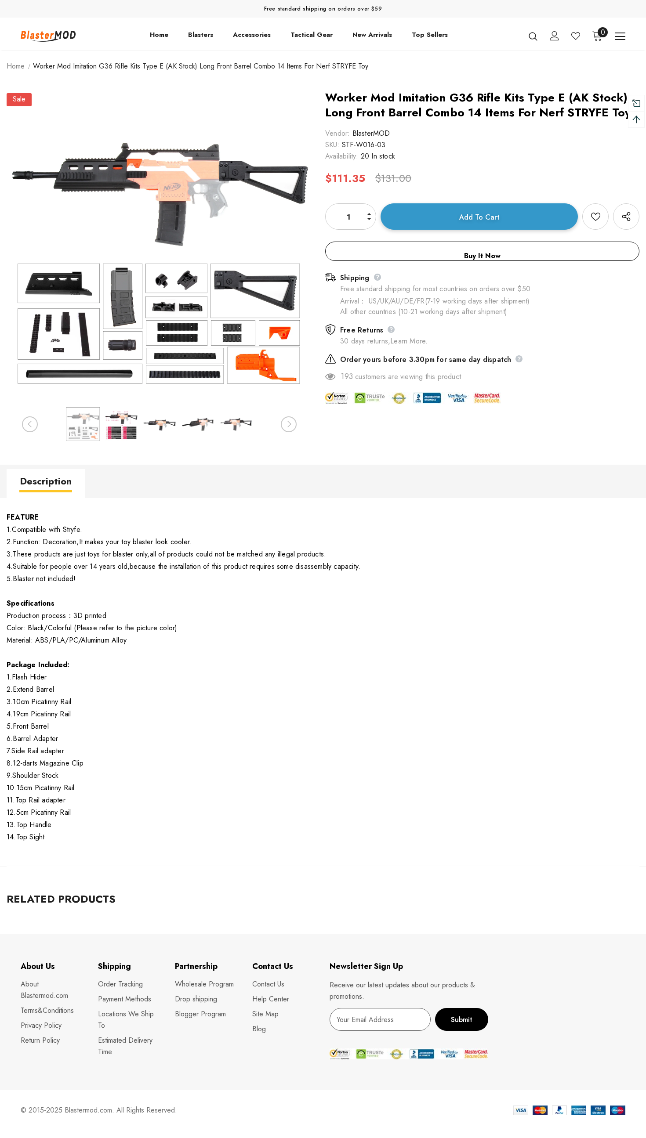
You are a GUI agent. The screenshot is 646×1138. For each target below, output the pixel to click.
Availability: (342, 156)
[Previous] (30, 424)
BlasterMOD (371, 133)
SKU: (332, 145)
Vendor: (337, 133)
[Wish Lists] (595, 216)
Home (16, 66)
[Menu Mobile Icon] (620, 36)
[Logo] (48, 36)
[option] (159, 245)
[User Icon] (554, 36)
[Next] (289, 424)
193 (347, 376)
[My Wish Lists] (575, 36)
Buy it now (482, 256)
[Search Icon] (533, 36)
